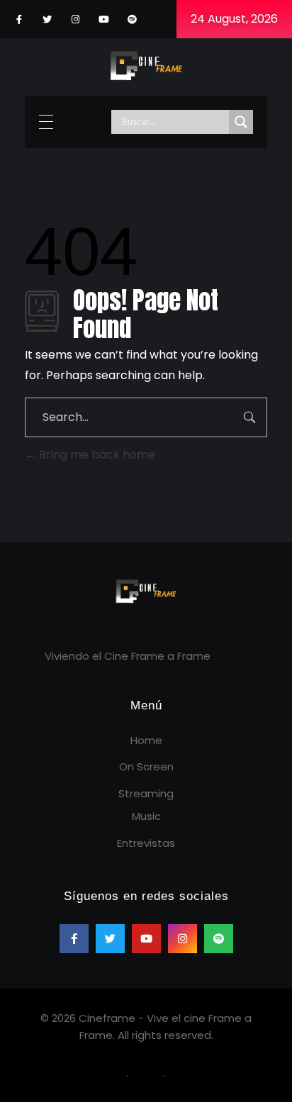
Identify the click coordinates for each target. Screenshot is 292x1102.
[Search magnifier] (241, 122)
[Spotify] (132, 19)
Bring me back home (95, 454)
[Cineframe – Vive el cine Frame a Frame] (146, 64)
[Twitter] (47, 19)
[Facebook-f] (18, 19)
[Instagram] (75, 19)
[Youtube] (103, 19)
